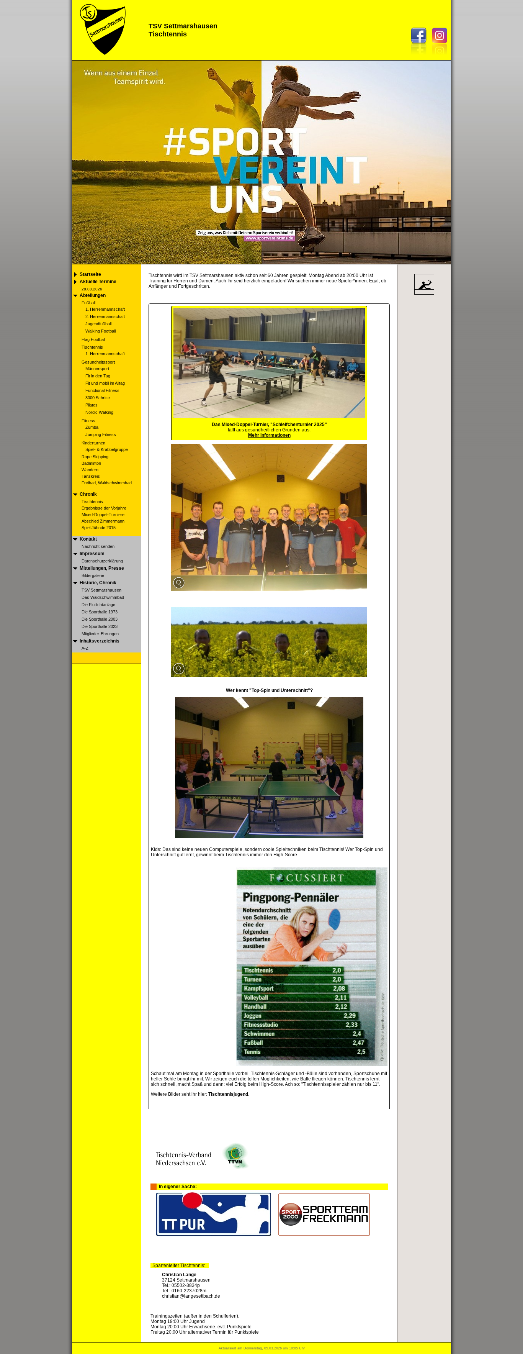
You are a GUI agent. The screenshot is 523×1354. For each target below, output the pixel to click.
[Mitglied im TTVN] (201, 1167)
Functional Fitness (102, 390)
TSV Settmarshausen (101, 590)
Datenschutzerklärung (102, 561)
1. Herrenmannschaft (105, 309)
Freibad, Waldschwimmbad (107, 482)
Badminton (91, 463)
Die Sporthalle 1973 (100, 612)
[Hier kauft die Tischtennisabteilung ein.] (213, 1234)
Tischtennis (92, 347)
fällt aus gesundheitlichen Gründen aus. (269, 432)
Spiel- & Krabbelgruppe (106, 449)
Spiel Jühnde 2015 (99, 527)
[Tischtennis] (424, 294)
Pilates (91, 405)
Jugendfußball (98, 323)
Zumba (91, 427)
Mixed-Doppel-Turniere (103, 514)
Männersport (97, 368)
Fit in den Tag (97, 376)
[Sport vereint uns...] (261, 262)
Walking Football (100, 331)
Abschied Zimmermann (103, 521)
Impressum (92, 553)
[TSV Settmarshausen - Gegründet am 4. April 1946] (102, 58)
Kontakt (88, 539)
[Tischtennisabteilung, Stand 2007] (269, 589)
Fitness (88, 420)
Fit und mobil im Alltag (105, 383)
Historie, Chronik (98, 582)
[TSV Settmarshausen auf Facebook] (420, 56)
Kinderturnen (93, 443)
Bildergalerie (93, 575)
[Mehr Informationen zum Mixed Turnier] (269, 416)
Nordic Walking (99, 412)
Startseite (90, 274)
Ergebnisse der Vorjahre (104, 508)
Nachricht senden (98, 546)
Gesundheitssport (98, 362)
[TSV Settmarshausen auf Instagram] (441, 56)
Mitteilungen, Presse (102, 568)
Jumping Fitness (100, 434)
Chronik (88, 494)
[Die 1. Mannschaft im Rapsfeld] (269, 675)
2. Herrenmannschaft (105, 316)
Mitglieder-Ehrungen (100, 633)
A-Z (85, 648)
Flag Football (93, 339)
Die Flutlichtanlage (98, 604)
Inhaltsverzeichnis (99, 641)
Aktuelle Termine (98, 281)
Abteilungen (93, 295)
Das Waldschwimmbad (103, 597)
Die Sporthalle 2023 (100, 626)
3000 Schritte (97, 397)
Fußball (88, 302)
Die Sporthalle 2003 (100, 619)
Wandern (90, 469)
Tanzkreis (91, 476)
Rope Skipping (95, 456)
